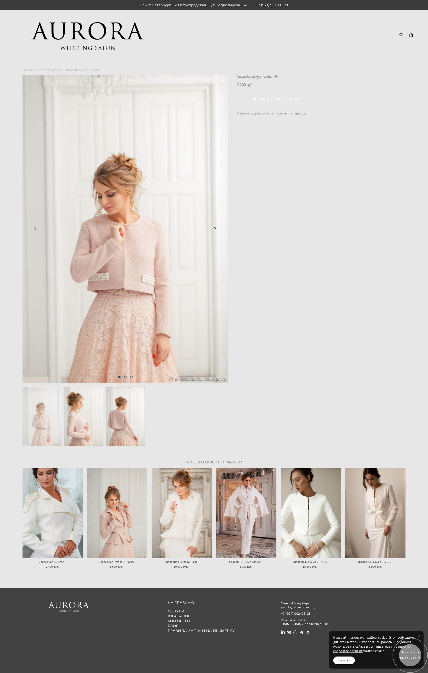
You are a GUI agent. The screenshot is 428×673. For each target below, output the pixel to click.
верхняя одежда (49, 70)
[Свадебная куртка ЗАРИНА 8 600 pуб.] (117, 513)
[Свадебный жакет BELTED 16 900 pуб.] (375, 513)
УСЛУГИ (176, 611)
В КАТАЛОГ (179, 616)
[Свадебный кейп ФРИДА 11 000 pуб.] (246, 513)
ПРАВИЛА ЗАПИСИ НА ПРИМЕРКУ (201, 630)
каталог (28, 70)
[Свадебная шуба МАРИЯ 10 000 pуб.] (182, 513)
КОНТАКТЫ (179, 621)
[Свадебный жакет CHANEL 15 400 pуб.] (311, 513)
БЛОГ (173, 626)
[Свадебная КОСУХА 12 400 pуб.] (53, 513)
